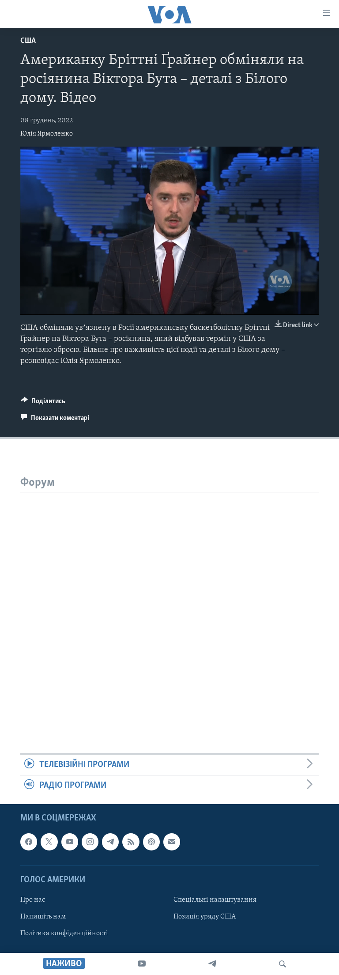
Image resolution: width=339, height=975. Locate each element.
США (28, 41)
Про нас (32, 899)
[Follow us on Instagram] (90, 842)
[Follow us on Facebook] (28, 842)
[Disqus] (169, 602)
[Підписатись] (171, 842)
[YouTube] (141, 964)
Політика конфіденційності (64, 933)
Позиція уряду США (204, 916)
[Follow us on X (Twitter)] (49, 842)
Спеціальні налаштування (214, 899)
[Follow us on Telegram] (110, 842)
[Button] (43, 403)
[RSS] (130, 842)
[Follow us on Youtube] (69, 842)
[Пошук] (282, 964)
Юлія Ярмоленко (46, 133)
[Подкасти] (151, 842)
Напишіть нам (43, 916)
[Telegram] (212, 964)
